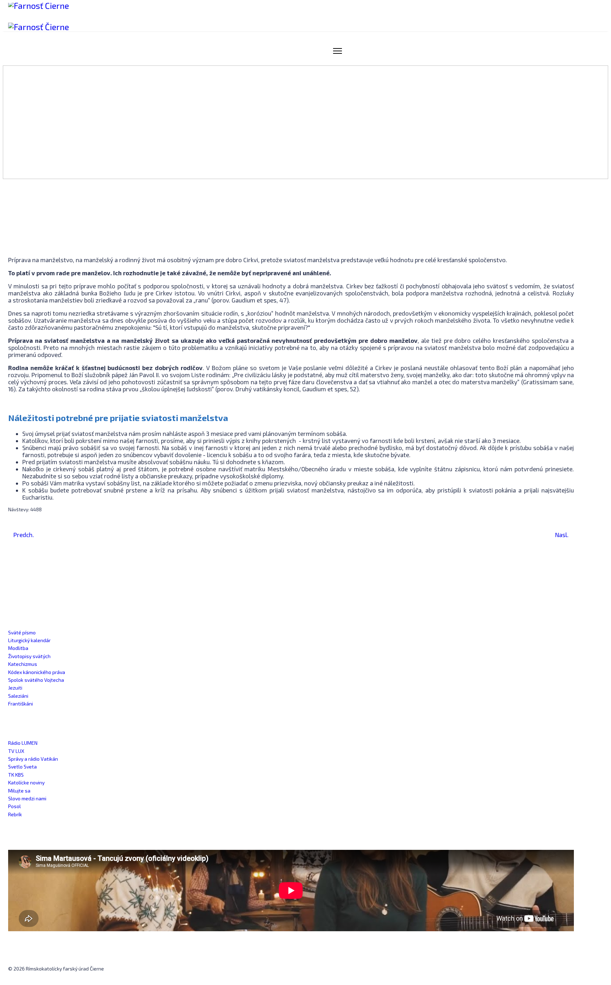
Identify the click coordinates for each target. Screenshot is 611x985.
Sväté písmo (22, 632)
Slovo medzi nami (27, 798)
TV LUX (16, 751)
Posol (14, 806)
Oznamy (364, 51)
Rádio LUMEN (22, 743)
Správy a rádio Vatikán (33, 759)
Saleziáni (18, 696)
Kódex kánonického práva (36, 672)
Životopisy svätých (29, 656)
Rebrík (15, 814)
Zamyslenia (403, 51)
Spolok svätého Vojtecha (36, 680)
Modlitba (18, 648)
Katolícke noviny (26, 782)
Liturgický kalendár (29, 640)
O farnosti (445, 51)
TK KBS (16, 775)
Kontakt (568, 51)
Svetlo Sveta (22, 767)
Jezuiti (15, 688)
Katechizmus (22, 664)
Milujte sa (19, 791)
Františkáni (20, 704)
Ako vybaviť (529, 51)
